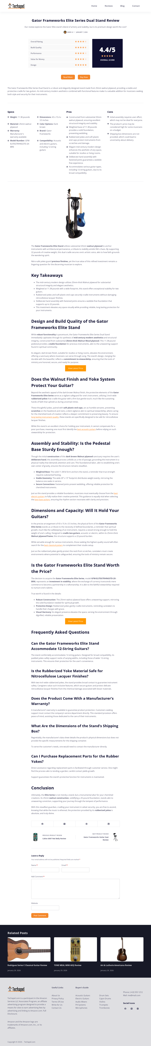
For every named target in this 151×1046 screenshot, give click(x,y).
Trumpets (103, 1005)
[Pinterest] (87, 824)
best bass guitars (42, 499)
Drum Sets (104, 995)
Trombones (104, 1008)
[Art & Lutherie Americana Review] (122, 949)
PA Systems (81, 1005)
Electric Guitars (82, 998)
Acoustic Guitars (83, 995)
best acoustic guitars (86, 429)
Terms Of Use (58, 1001)
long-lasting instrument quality (45, 417)
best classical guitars (53, 545)
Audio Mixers (81, 1001)
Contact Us (56, 1008)
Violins (102, 1001)
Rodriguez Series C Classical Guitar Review (27, 965)
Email (64, 865)
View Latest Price (75, 368)
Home (94, 5)
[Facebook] (42, 824)
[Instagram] (138, 1008)
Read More (68, 77)
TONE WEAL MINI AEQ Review (67, 965)
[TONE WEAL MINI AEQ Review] (75, 949)
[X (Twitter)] (64, 824)
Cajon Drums (105, 998)
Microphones (81, 1008)
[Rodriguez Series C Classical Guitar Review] (29, 949)
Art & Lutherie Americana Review (116, 965)
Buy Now (84, 77)
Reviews (109, 5)
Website (34, 903)
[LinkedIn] (109, 824)
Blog (122, 5)
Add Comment (37, 876)
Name (34, 865)
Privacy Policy (58, 998)
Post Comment (40, 915)
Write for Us (57, 1005)
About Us (56, 995)
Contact (136, 5)
